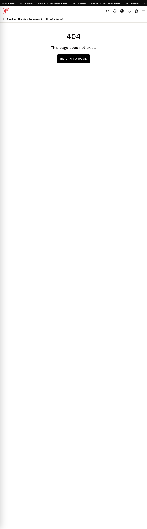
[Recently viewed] (115, 11)
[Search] (107, 11)
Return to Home (73, 58)
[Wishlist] (129, 11)
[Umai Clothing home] (6, 11)
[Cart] (136, 11)
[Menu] (143, 11)
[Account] (122, 11)
